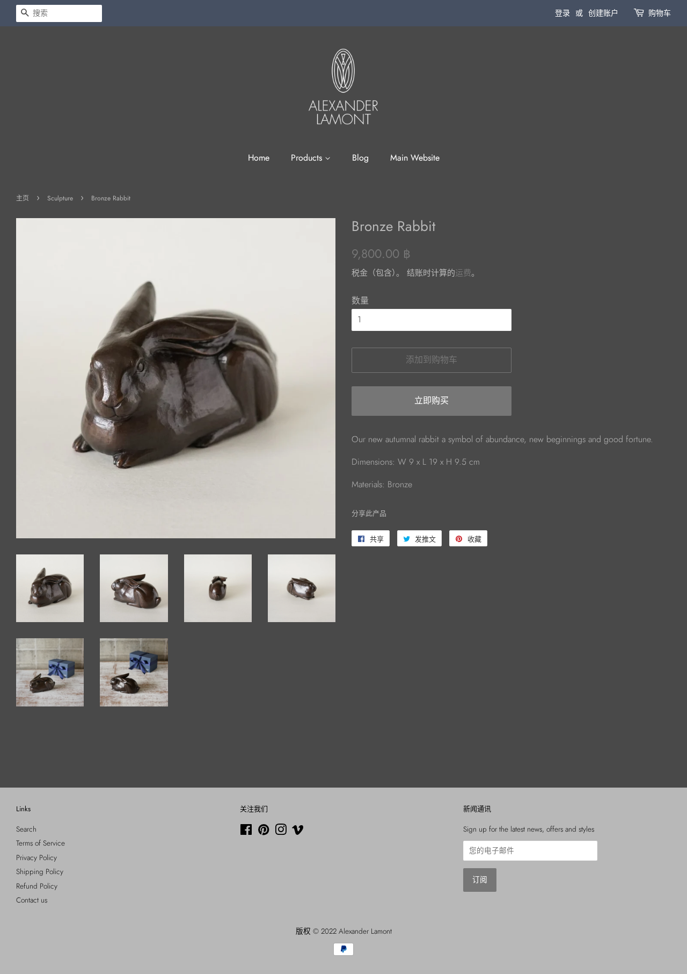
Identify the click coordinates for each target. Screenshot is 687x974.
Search (26, 829)
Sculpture (60, 198)
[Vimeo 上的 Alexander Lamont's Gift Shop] (298, 831)
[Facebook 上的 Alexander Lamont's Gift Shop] (246, 831)
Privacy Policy (36, 857)
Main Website (415, 157)
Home (258, 157)
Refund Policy (36, 886)
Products (308, 157)
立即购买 (431, 400)
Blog (360, 157)
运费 (463, 273)
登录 (562, 13)
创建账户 (603, 13)
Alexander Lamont (365, 931)
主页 (22, 198)
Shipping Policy (39, 871)
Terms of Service (40, 843)
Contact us (31, 899)
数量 (360, 300)
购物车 (659, 13)
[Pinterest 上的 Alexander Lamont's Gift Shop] (263, 831)
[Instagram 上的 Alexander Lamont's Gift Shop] (281, 831)
